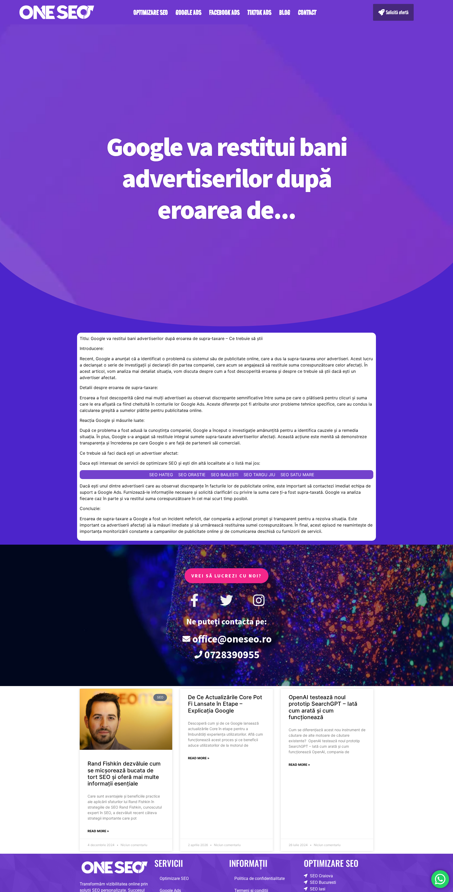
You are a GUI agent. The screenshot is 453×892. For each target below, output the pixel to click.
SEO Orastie (192, 474)
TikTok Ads (259, 12)
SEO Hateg (161, 474)
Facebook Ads (224, 12)
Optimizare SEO (150, 12)
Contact (307, 12)
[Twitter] (226, 600)
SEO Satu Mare (297, 474)
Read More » (98, 831)
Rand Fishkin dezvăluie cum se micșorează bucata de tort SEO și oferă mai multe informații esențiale (124, 773)
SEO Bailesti (224, 474)
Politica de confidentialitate (259, 878)
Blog (284, 12)
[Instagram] (259, 600)
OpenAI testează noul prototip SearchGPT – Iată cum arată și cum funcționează (323, 707)
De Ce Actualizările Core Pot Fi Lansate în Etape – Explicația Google (225, 704)
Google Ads (188, 12)
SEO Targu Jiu (259, 474)
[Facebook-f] (194, 600)
